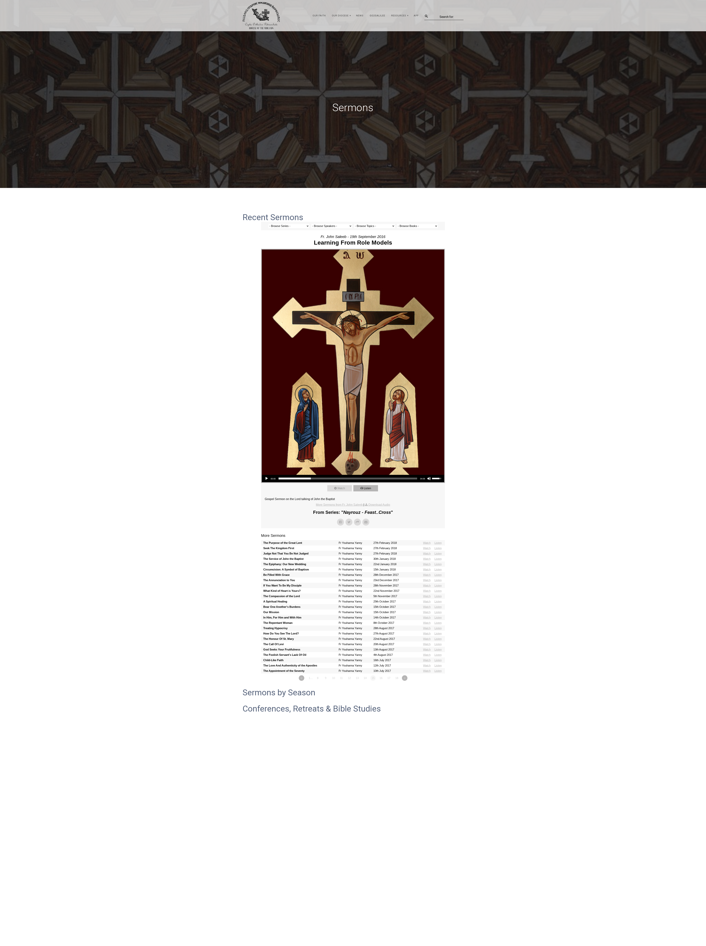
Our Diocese (340, 15)
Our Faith (319, 15)
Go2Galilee (377, 15)
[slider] (348, 478)
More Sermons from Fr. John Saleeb (339, 504)
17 (388, 678)
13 (357, 678)
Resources (398, 15)
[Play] (266, 478)
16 (380, 678)
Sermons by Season (279, 692)
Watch (341, 488)
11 (341, 678)
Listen (367, 488)
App (416, 15)
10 (333, 678)
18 (396, 678)
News (359, 15)
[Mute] (429, 478)
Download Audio (379, 504)
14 (365, 678)
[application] (353, 478)
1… (311, 678)
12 (349, 678)
